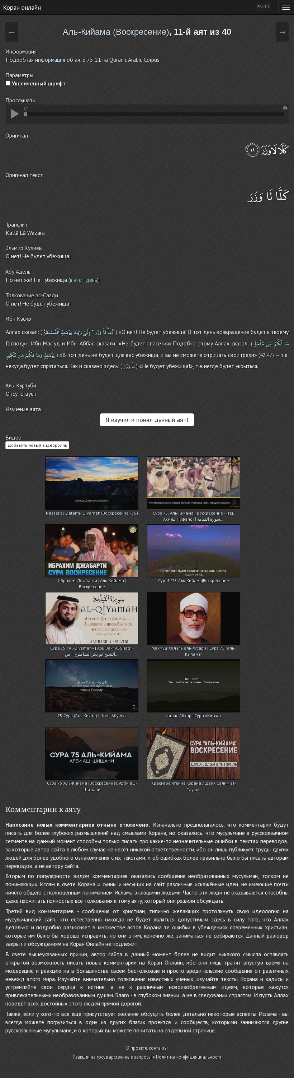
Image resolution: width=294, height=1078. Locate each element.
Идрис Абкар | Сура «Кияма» (194, 715)
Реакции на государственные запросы (112, 1057)
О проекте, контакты (146, 1048)
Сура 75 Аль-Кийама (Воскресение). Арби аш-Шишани (92, 783)
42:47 (266, 355)
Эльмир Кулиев (23, 247)
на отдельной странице (186, 1030)
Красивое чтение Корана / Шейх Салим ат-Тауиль (193, 783)
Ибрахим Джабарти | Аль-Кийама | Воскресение (92, 581)
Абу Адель (17, 271)
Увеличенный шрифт (38, 83)
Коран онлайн (22, 7)
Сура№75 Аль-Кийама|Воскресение (193, 580)
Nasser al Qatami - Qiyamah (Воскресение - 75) (92, 513)
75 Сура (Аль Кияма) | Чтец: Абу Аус (92, 715)
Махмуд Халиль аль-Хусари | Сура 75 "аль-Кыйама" (193, 648)
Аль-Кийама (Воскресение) (116, 32)
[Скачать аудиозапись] (285, 108)
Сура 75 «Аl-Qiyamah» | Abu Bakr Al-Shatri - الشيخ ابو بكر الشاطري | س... (92, 648)
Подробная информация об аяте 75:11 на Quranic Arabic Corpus (83, 59)
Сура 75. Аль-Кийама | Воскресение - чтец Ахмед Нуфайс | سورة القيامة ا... (193, 513)
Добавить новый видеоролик (37, 445)
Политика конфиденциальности (188, 1057)
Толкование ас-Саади (31, 295)
